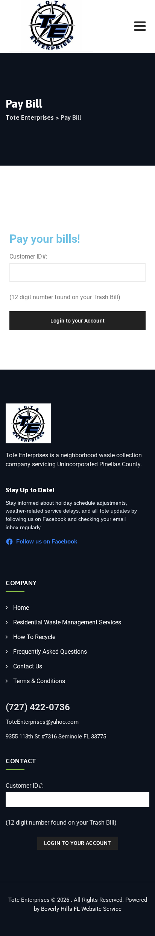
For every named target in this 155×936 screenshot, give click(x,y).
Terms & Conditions (39, 681)
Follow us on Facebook (46, 541)
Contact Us (27, 666)
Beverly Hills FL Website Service (81, 909)
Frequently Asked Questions (50, 651)
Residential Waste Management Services (67, 622)
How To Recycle (34, 637)
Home (21, 607)
